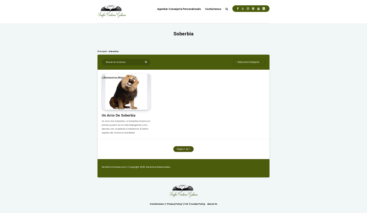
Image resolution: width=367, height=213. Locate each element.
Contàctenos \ (158, 204)
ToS (186, 204)
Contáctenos (213, 8)
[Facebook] (238, 8)
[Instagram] (248, 8)
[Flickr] (263, 8)
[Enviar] (146, 61)
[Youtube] (258, 8)
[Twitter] (242, 8)
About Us (212, 204)
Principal (102, 51)
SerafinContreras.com (114, 166)
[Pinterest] (253, 8)
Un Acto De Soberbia (118, 115)
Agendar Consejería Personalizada (179, 8)
